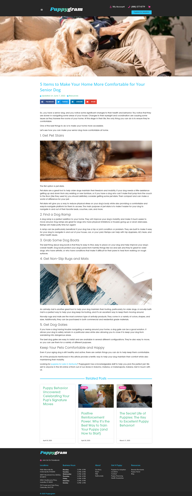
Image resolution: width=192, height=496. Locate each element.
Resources (73, 96)
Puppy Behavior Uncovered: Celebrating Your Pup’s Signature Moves (56, 396)
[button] (41, 9)
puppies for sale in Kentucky (64, 364)
